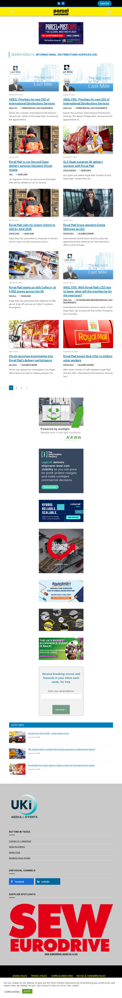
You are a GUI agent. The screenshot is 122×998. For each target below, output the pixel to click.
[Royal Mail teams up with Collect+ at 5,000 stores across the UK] (34, 265)
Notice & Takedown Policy (91, 975)
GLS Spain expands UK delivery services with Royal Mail (83, 163)
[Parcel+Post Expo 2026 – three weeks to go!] (17, 737)
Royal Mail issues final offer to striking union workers (87, 358)
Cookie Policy (20, 975)
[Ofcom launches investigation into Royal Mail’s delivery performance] (34, 334)
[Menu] (12, 12)
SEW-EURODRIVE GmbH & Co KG (61, 954)
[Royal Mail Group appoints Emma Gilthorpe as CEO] (88, 203)
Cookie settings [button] (12, 991)
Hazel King (22, 174)
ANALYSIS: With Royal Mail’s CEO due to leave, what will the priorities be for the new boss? (87, 291)
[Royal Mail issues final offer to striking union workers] (88, 334)
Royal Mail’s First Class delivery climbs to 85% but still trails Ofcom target (61, 765)
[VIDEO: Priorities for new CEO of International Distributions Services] (34, 77)
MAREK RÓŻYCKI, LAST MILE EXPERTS (91, 108)
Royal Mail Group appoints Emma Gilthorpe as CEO (84, 227)
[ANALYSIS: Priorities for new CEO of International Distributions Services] (88, 77)
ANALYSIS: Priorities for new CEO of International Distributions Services (86, 101)
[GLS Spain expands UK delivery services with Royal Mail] (88, 140)
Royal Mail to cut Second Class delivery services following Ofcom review (30, 165)
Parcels (13, 296)
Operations (14, 233)
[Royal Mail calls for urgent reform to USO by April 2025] (34, 203)
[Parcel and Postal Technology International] (61, 12)
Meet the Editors (17, 846)
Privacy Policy (39, 975)
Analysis (13, 108)
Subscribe (104, 3)
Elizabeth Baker (86, 233)
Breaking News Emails (19, 858)
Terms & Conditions (62, 975)
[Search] (109, 12)
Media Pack (14, 852)
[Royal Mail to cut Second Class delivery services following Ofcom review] (34, 140)
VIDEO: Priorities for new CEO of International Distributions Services (32, 101)
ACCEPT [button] (27, 991)
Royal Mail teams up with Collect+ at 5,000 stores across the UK (32, 289)
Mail (11, 174)
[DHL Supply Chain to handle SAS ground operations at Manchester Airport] (17, 753)
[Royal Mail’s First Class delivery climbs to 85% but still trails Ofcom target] (17, 769)
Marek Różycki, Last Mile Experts (37, 108)
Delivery (13, 365)
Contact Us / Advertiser (20, 841)
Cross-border (69, 170)
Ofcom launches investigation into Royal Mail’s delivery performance (31, 358)
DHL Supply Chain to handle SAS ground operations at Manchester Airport (61, 749)
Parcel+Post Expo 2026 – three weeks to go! (48, 733)
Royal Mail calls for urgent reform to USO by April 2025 (32, 227)
